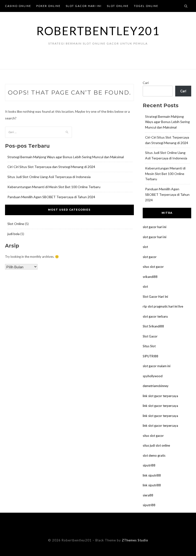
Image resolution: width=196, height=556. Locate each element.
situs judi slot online (156, 445)
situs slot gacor (153, 267)
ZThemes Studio (135, 540)
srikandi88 (150, 277)
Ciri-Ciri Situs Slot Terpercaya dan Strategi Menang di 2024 (51, 167)
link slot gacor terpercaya (160, 396)
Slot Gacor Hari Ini (84, 5)
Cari (146, 83)
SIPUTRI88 (150, 356)
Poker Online (48, 5)
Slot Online (118, 5)
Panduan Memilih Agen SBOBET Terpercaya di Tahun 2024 (51, 197)
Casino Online (18, 5)
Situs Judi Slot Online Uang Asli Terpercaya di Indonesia (49, 177)
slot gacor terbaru (155, 316)
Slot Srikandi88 (153, 326)
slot (145, 247)
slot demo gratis (154, 455)
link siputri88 (152, 475)
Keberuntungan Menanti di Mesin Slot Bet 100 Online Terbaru (53, 187)
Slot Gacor (150, 336)
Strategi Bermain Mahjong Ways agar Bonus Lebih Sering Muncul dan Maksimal (65, 157)
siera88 (148, 495)
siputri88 (149, 465)
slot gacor (150, 257)
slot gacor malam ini (156, 366)
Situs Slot (149, 346)
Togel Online (146, 5)
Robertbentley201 (98, 31)
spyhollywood (153, 376)
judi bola (13, 234)
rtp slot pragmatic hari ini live (163, 306)
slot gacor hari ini (154, 227)
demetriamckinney (156, 386)
